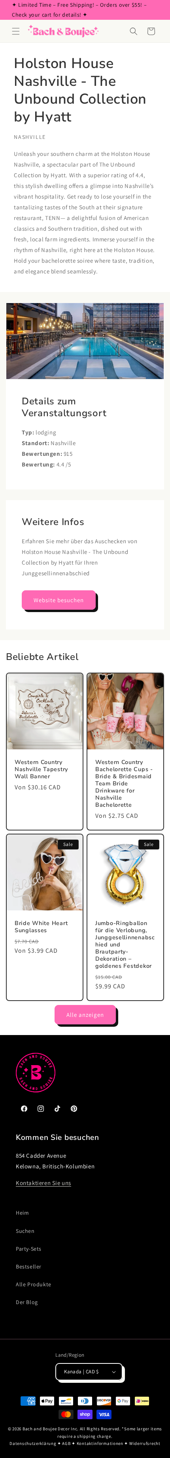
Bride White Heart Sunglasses (41, 927)
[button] (16, 31)
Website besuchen (59, 600)
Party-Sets (29, 1248)
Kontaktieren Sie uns (43, 1183)
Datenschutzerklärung (32, 1443)
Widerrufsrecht (145, 1443)
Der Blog (27, 1302)
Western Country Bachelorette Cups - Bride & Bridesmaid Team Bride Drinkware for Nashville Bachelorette (124, 783)
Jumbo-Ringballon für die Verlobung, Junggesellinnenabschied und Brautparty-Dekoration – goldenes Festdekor (125, 944)
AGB (66, 1443)
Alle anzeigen (85, 1014)
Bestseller (29, 1266)
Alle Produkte (33, 1284)
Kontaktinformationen (100, 1443)
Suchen (25, 1230)
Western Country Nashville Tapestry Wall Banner (41, 769)
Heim (22, 1212)
